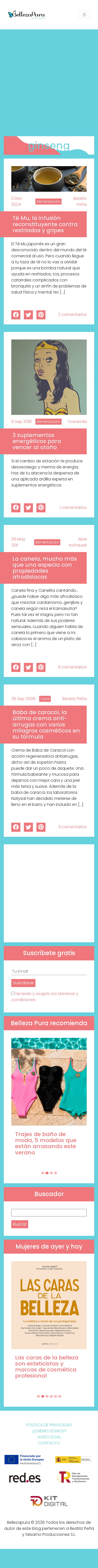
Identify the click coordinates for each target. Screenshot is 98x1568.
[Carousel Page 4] (55, 1173)
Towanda (77, 421)
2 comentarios (72, 314)
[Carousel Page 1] (42, 1173)
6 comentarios (72, 667)
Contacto (49, 1443)
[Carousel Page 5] (55, 1396)
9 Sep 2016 (21, 421)
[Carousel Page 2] (46, 1173)
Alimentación (48, 201)
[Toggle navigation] (84, 15)
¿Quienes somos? (49, 1431)
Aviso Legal (49, 1437)
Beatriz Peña (80, 201)
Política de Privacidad (49, 1425)
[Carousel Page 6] (59, 1396)
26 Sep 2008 (23, 699)
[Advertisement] (49, 81)
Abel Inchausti (78, 542)
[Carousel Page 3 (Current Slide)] (51, 1173)
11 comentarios (73, 827)
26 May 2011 (18, 542)
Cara (45, 698)
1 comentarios (73, 507)
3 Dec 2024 (16, 201)
